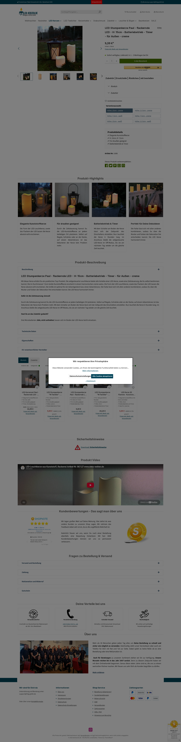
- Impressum (90, 381)
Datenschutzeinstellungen (80, 376)
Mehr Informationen (90, 370)
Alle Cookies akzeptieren (102, 376)
